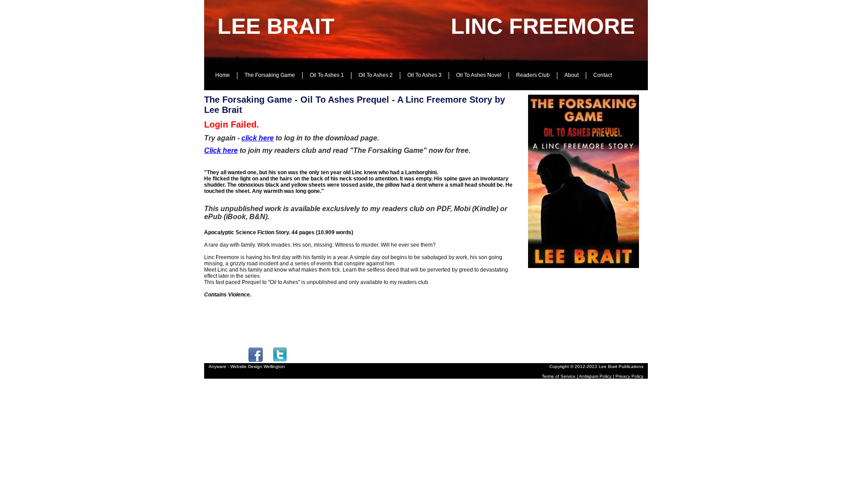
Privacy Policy (629, 376)
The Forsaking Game (270, 75)
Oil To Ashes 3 (424, 75)
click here (257, 138)
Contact (602, 75)
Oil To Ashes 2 (376, 75)
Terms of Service (559, 376)
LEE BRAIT (276, 26)
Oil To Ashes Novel (478, 75)
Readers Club (533, 75)
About (571, 75)
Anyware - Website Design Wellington (247, 366)
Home (222, 75)
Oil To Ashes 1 (327, 75)
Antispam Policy (595, 376)
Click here (221, 150)
